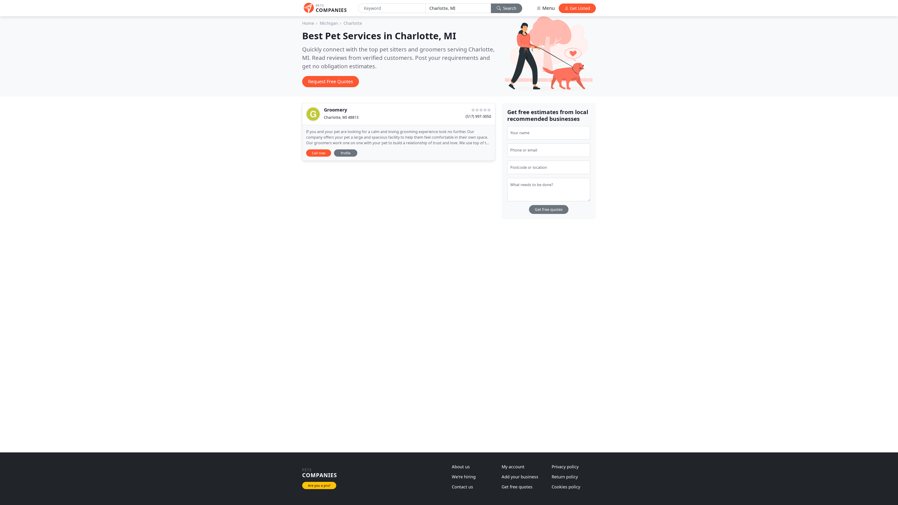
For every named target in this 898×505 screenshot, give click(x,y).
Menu (548, 8)
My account (513, 466)
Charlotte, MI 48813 (341, 117)
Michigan (329, 23)
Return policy (565, 477)
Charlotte (353, 23)
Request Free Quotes (330, 81)
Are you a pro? (319, 485)
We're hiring (464, 477)
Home (308, 23)
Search (509, 8)
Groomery (335, 110)
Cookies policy (566, 487)
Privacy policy (565, 466)
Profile (346, 153)
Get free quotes (549, 209)
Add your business (520, 477)
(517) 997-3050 (478, 116)
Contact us (462, 487)
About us (461, 466)
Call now (318, 153)
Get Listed (579, 8)
